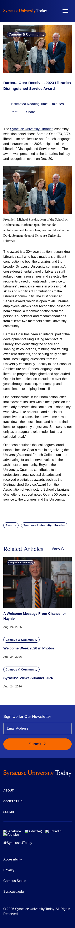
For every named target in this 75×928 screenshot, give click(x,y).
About (8, 790)
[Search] (53, 11)
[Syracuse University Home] (25, 11)
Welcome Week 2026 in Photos (28, 648)
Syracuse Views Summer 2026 (28, 678)
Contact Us (12, 801)
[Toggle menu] (65, 11)
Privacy (8, 870)
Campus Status (14, 881)
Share (30, 112)
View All (58, 548)
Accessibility (12, 859)
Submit (35, 744)
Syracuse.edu (13, 891)
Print (13, 112)
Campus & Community (26, 34)
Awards (11, 525)
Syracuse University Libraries (31, 129)
